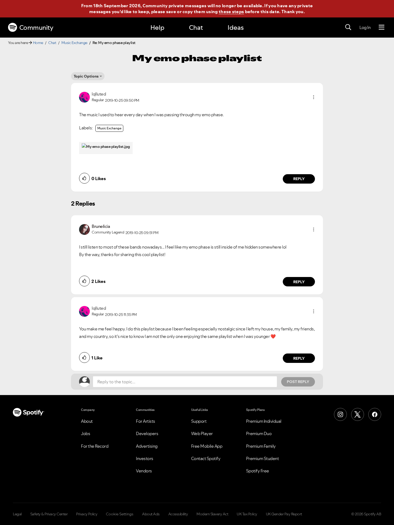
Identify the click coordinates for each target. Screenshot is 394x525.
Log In (364, 27)
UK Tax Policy (247, 514)
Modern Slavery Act (212, 514)
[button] (314, 97)
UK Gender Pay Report (284, 514)
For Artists (145, 421)
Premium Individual (263, 421)
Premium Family (261, 446)
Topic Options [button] (86, 76)
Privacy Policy (86, 514)
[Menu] (381, 27)
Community (36, 27)
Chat (196, 27)
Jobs (85, 433)
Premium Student (262, 458)
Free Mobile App (206, 446)
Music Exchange (74, 42)
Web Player (202, 433)
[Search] (348, 27)
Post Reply (298, 381)
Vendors (144, 471)
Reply (299, 178)
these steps (231, 11)
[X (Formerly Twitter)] (357, 414)
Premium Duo (259, 433)
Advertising (147, 446)
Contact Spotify (206, 458)
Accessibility (178, 514)
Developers (147, 433)
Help (157, 27)
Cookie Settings (119, 514)
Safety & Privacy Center (49, 514)
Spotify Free (257, 471)
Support (199, 421)
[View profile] (84, 97)
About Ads (151, 514)
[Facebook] (374, 414)
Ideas (236, 27)
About (87, 421)
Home (38, 42)
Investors (144, 458)
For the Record (94, 446)
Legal (17, 514)
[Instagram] (340, 414)
